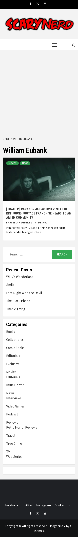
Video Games (15, 406)
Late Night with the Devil (24, 293)
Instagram (43, 505)
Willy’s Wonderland (20, 277)
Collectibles (15, 339)
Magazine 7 (57, 526)
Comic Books (15, 348)
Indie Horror (15, 385)
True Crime (14, 443)
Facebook (11, 505)
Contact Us (62, 505)
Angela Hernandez (21, 222)
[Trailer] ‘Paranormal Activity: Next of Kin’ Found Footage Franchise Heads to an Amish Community (38, 213)
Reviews (12, 422)
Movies (12, 163)
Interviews (13, 398)
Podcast (12, 414)
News (25, 163)
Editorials (13, 356)
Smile (10, 285)
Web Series (14, 456)
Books (10, 331)
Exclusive (13, 364)
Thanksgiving (15, 309)
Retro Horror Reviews (21, 427)
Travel (10, 435)
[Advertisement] (39, 94)
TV (8, 451)
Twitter (27, 505)
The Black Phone (18, 301)
